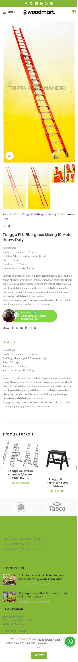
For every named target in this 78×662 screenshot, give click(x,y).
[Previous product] (5, 226)
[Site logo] (39, 12)
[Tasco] (57, 507)
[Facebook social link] (26, 3)
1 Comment (43, 584)
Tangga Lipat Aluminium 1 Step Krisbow (58, 482)
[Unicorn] (21, 507)
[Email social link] (36, 3)
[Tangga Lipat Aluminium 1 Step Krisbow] (57, 458)
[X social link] (31, 3)
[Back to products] (9, 226)
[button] (6, 92)
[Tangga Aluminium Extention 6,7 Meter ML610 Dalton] (20, 454)
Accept (39, 655)
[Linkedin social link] (41, 3)
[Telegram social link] (51, 3)
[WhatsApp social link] (46, 3)
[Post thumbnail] (9, 580)
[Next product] (13, 226)
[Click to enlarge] (9, 156)
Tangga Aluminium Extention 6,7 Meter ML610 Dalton (20, 474)
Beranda (7, 214)
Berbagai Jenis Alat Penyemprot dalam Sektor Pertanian (45, 595)
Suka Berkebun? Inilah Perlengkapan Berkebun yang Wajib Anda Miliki (43, 577)
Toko (17, 214)
